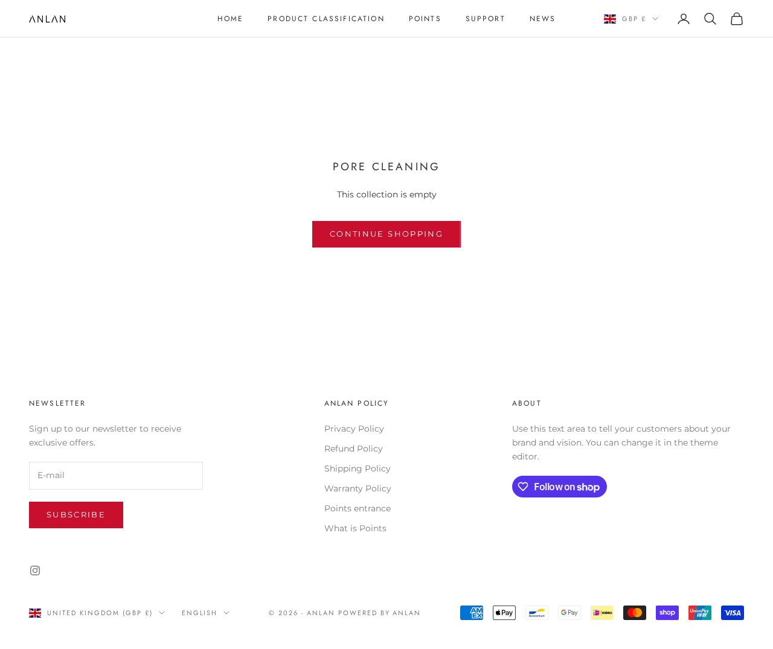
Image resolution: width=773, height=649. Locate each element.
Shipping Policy (357, 468)
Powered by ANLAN (380, 613)
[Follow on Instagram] (35, 570)
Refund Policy (353, 448)
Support (485, 18)
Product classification (326, 18)
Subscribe (76, 514)
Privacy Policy (354, 428)
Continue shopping (386, 233)
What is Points (355, 528)
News (543, 18)
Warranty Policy (357, 488)
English (200, 613)
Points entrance (357, 508)
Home (230, 18)
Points (425, 18)
